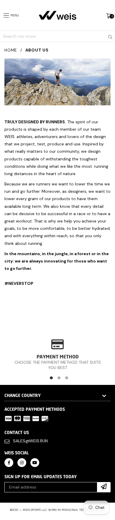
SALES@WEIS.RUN (30, 440)
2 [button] (59, 377)
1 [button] (51, 377)
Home (10, 50)
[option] (57, 354)
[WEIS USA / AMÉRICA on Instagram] (21, 462)
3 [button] (66, 377)
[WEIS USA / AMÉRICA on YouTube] (34, 462)
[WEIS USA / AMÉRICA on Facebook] (8, 462)
